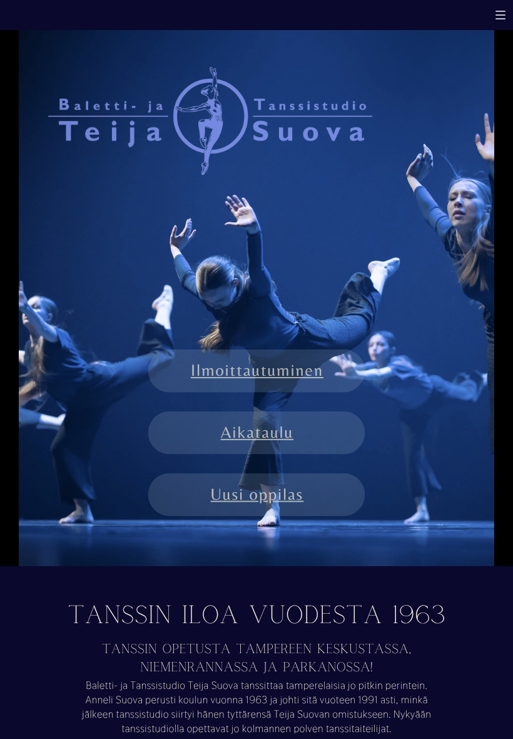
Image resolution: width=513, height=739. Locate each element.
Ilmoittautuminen (257, 370)
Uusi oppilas (257, 494)
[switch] (500, 15)
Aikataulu (257, 432)
